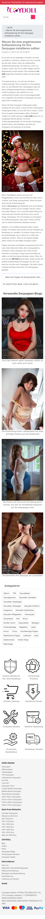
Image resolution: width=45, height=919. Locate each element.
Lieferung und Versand (10, 879)
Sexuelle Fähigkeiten (12, 614)
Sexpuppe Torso (8, 786)
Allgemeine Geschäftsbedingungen (15, 868)
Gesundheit (23, 623)
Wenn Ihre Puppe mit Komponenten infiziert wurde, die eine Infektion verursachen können (24, 277)
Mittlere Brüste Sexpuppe (11, 791)
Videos (4, 846)
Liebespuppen (7, 772)
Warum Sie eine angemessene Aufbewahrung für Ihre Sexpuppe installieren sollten (18, 33)
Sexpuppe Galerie (8, 857)
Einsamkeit (8, 618)
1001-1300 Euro (8, 821)
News (4, 849)
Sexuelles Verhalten (27, 597)
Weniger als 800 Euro (10, 816)
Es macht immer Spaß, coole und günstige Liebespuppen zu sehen (23, 284)
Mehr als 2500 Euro (9, 835)
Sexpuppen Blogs (8, 851)
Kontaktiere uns (7, 876)
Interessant (29, 614)
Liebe (33, 627)
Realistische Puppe (12, 635)
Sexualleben (25, 593)
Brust (25, 618)
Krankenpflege (10, 627)
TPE (14, 593)
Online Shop (23, 640)
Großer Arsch (9, 623)
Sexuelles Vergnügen (13, 602)
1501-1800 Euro (8, 827)
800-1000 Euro (7, 819)
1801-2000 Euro (8, 830)
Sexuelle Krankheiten (25, 610)
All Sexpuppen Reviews (10, 854)
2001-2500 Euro (8, 832)
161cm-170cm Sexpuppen (12, 799)
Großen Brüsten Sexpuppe (12, 788)
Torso (14, 631)
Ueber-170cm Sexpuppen (11, 805)
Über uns (5, 865)
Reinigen (35, 623)
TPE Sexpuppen (8, 775)
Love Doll (5, 783)
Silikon (6, 593)
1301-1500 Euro (8, 824)
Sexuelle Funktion (32, 606)
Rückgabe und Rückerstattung (13, 873)
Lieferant (27, 635)
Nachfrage (8, 644)
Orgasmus (8, 610)
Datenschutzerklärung (10, 871)
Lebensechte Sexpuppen (11, 778)
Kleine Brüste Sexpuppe (11, 794)
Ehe (18, 618)
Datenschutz (9, 640)
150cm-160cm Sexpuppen (12, 802)
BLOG (10, 27)
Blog (3, 843)
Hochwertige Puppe (29, 631)
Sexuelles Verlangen (12, 606)
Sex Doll (5, 780)
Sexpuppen (6, 767)
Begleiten (24, 627)
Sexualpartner (10, 597)
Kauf (36, 635)
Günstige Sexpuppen (10, 813)
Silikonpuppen (7, 769)
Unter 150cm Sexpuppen (11, 797)
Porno (6, 631)
